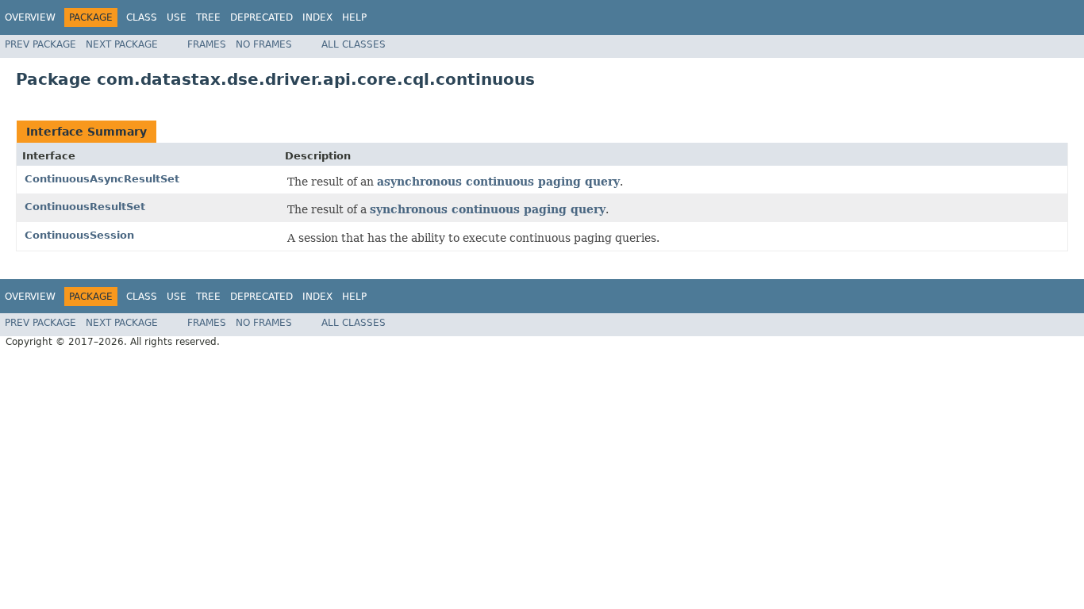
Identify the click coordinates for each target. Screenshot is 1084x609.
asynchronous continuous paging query (498, 181)
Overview (30, 17)
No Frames (264, 44)
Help (354, 17)
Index (317, 17)
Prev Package (40, 44)
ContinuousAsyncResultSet (102, 179)
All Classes (353, 44)
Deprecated (261, 17)
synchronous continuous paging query (487, 209)
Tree (208, 17)
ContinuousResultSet (85, 207)
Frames (206, 44)
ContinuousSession (79, 235)
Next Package (122, 44)
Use (176, 17)
